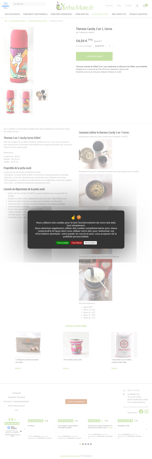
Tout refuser (77, 243)
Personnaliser (90, 243)
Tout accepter (62, 243)
